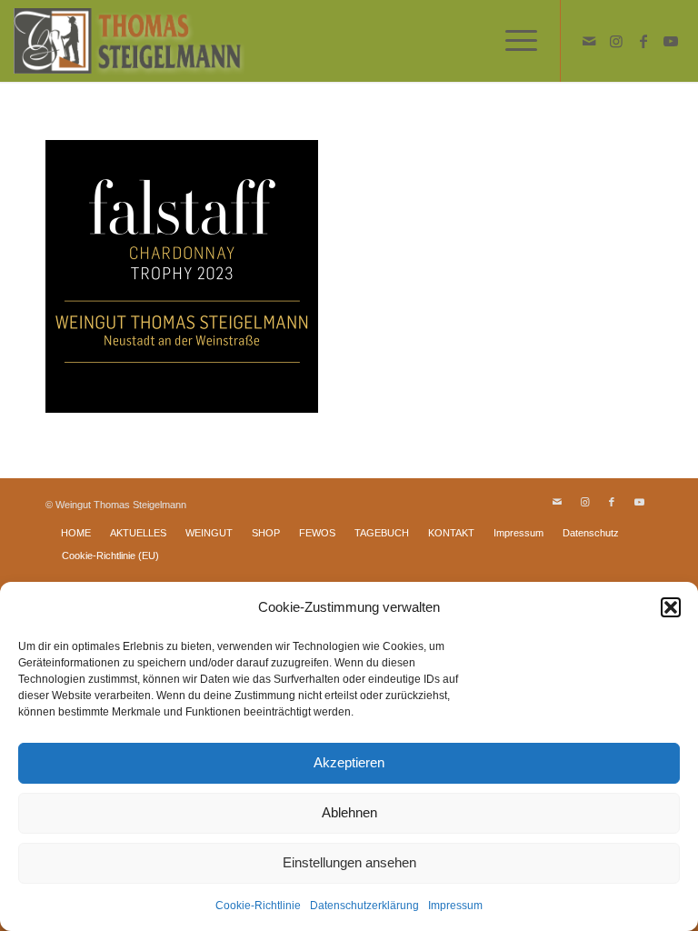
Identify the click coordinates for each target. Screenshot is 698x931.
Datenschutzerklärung (364, 905)
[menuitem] (512, 41)
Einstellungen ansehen (349, 862)
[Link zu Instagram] (616, 41)
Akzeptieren (349, 762)
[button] (671, 607)
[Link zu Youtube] (670, 41)
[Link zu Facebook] (643, 41)
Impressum (455, 905)
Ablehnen (349, 812)
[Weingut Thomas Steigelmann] (129, 41)
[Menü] (512, 41)
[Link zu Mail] (589, 41)
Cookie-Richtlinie (258, 905)
